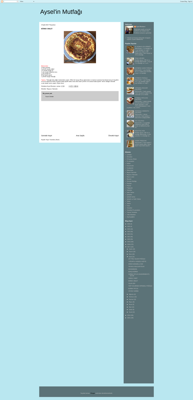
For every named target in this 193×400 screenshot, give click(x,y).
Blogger (93, 393)
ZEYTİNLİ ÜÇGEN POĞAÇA (136, 259)
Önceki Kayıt (113, 136)
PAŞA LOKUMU (139, 58)
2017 (128, 247)
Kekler (128, 163)
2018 (128, 244)
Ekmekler (129, 157)
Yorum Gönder (49, 96)
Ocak (130, 312)
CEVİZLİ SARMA (133, 291)
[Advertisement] (80, 118)
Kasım (131, 251)
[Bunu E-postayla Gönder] (70, 86)
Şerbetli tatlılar (131, 197)
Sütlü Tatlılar (130, 192)
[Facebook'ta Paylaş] (75, 86)
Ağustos (131, 294)
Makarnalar (130, 170)
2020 (128, 239)
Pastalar (129, 183)
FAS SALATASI (139, 121)
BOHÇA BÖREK (133, 271)
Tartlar (128, 201)
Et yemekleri (130, 161)
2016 (128, 315)
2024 (128, 229)
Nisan (131, 304)
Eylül (130, 256)
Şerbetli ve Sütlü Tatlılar (134, 199)
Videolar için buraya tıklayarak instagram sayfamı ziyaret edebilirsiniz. (138, 38)
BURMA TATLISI (133, 288)
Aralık (131, 249)
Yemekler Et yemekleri (133, 210)
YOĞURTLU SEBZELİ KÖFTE (137, 261)
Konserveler (130, 165)
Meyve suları (130, 177)
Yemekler (129, 208)
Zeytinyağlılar (131, 217)
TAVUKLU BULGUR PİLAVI (136, 266)
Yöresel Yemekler (132, 212)
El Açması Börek (132, 159)
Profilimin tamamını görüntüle (142, 33)
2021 (128, 236)
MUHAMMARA (132, 269)
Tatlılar (129, 203)
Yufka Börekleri (131, 214)
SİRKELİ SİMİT (133, 278)
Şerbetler (129, 194)
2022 (128, 234)
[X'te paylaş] (73, 86)
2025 (128, 226)
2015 (128, 318)
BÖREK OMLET (133, 281)
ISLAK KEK (131, 283)
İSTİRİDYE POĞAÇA (141, 78)
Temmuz (131, 297)
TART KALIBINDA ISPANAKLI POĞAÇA (140, 286)
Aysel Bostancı (140, 26)
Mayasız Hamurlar (52, 89)
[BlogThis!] (72, 86)
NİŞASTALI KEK (140, 131)
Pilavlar (129, 185)
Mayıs (131, 302)
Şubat (131, 309)
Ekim (130, 254)
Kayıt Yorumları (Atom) (52, 139)
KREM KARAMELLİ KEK (135, 264)
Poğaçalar (130, 188)
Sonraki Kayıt (46, 136)
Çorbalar (129, 154)
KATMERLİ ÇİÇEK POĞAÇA (143, 68)
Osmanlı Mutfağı (132, 181)
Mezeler (129, 179)
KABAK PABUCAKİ (141, 141)
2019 (128, 241)
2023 (128, 231)
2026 (128, 224)
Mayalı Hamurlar (131, 172)
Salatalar (129, 190)
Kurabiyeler (130, 168)
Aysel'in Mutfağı (61, 11)
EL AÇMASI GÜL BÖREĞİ (143, 46)
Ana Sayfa (80, 136)
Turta (128, 205)
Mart (130, 307)
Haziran (131, 299)
